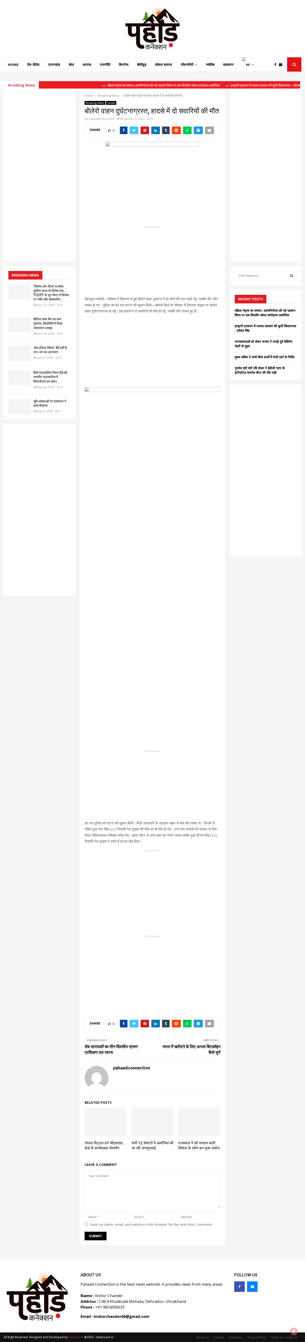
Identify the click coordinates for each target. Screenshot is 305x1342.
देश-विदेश (33, 64)
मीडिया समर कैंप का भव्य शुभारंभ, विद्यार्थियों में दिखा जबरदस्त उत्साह (47, 323)
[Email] (282, 64)
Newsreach (75, 1337)
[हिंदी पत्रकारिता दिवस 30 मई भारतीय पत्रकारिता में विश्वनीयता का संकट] (19, 378)
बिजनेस (123, 64)
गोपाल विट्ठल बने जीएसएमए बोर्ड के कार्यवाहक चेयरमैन (104, 1145)
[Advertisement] (152, 262)
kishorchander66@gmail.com (121, 1316)
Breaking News (95, 103)
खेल (71, 64)
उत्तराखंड (54, 64)
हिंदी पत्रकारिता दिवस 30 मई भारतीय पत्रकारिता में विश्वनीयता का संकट (50, 377)
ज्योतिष (210, 64)
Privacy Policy (257, 1337)
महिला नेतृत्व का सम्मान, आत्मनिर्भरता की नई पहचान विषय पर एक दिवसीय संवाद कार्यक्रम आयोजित (265, 312)
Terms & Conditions (284, 1337)
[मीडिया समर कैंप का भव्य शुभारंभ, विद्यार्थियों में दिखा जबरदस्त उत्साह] (19, 324)
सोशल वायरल (163, 64)
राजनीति (105, 64)
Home (13, 64)
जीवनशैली (187, 64)
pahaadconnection (101, 119)
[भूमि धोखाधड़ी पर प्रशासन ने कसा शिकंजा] (19, 406)
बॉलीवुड (141, 64)
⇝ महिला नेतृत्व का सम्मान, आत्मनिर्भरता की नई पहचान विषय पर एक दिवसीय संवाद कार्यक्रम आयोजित (144, 85)
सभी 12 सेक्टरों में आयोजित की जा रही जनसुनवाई (152, 1145)
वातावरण (228, 64)
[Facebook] (276, 64)
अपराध (86, 64)
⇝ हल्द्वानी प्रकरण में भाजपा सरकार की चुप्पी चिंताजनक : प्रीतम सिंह (248, 85)
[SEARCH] (291, 275)
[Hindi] (248, 64)
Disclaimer (236, 1337)
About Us (202, 1337)
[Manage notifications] (294, 1331)
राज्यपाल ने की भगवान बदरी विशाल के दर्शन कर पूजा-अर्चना (199, 1145)
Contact (219, 1337)
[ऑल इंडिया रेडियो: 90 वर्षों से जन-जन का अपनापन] (19, 353)
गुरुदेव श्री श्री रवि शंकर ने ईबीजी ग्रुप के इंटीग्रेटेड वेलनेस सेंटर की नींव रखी (260, 370)
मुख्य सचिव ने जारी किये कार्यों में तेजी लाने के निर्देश (265, 357)
